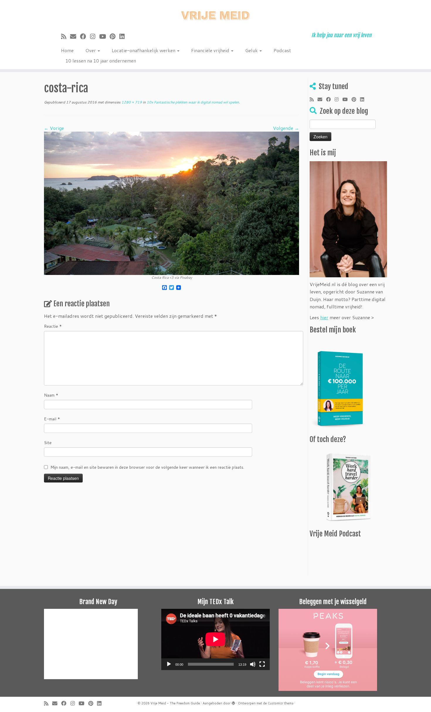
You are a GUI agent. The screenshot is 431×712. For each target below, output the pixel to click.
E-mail (52, 419)
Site (48, 443)
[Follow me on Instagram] (94, 36)
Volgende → (286, 128)
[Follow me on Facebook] (85, 36)
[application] (215, 639)
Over (91, 50)
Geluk (252, 50)
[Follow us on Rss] (65, 36)
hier (324, 317)
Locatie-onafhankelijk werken (144, 50)
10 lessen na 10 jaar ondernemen (100, 60)
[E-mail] (75, 36)
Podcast (282, 50)
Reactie (53, 326)
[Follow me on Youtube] (104, 36)
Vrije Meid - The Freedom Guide (175, 703)
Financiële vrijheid (210, 50)
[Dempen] (253, 664)
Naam (51, 395)
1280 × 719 (131, 102)
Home (67, 50)
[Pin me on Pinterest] (114, 36)
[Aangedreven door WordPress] (233, 702)
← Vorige (54, 128)
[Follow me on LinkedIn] (123, 36)
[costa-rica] (171, 202)
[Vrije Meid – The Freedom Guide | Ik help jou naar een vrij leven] (215, 14)
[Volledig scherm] (262, 664)
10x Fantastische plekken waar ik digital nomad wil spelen (192, 102)
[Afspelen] (169, 664)
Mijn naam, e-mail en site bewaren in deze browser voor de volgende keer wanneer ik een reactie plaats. (147, 467)
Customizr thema (280, 703)
